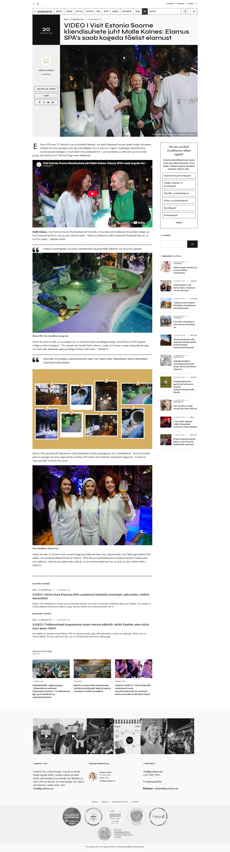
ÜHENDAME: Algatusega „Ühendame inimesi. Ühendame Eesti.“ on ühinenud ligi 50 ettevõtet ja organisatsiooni (51, 691)
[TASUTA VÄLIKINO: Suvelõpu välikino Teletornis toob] (100, 736)
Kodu (66, 19)
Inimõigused (178, 357)
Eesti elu (193, 335)
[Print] (52, 102)
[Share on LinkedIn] (48, 102)
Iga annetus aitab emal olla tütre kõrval (185, 407)
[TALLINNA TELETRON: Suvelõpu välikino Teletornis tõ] (73, 736)
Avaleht (94, 802)
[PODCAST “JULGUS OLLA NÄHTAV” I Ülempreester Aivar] (127, 736)
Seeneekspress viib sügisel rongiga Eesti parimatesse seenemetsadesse (184, 343)
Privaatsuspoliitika (152, 781)
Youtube (190, 3)
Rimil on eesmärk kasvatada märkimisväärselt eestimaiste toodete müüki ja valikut (92, 688)
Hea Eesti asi (78, 19)
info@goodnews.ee (153, 771)
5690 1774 (104, 778)
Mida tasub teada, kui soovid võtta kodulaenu (185, 270)
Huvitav (193, 377)
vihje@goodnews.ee (43, 788)
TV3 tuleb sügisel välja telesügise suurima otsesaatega (185, 424)
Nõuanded (177, 263)
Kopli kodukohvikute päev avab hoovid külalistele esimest (184, 442)
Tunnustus (177, 318)
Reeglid (105, 802)
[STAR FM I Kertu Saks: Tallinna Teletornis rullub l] (153, 736)
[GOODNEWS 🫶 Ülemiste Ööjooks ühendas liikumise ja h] (180, 736)
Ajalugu (193, 281)
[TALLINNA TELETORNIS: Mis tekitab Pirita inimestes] (46, 736)
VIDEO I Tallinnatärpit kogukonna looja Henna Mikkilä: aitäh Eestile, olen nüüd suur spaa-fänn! (90, 626)
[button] (34, 11)
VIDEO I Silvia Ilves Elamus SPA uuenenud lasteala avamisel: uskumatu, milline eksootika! (90, 596)
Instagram (180, 3)
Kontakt (135, 802)
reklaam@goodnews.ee (166, 788)
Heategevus (178, 402)
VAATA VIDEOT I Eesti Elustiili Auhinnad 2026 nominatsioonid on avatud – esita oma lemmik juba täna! (132, 690)
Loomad (193, 298)
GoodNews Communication (134, 847)
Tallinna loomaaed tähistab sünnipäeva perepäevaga (184, 305)
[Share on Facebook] (40, 102)
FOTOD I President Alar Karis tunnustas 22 (184, 324)
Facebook (170, 3)
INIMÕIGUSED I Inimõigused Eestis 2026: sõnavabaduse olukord (184, 365)
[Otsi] (192, 244)
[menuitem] (59, 11)
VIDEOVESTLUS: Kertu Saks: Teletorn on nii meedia (184, 288)
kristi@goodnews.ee (107, 781)
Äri (71, 19)
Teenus (52, 89)
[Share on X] (44, 102)
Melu (192, 417)
